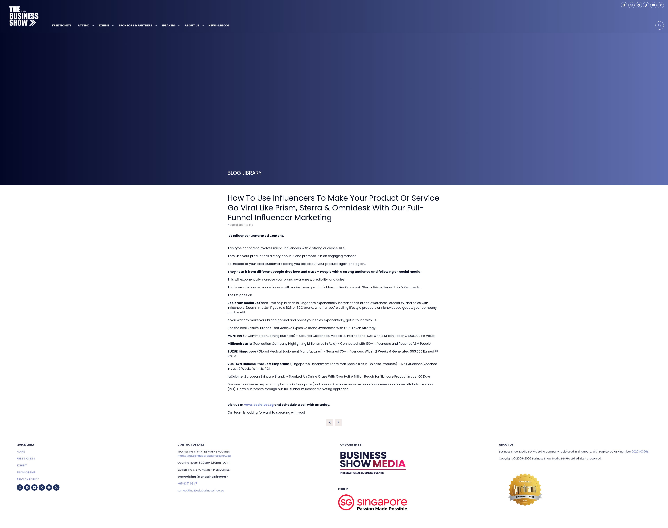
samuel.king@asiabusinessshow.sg (200, 491)
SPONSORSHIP (26, 472)
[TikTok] (646, 5)
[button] (659, 25)
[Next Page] (338, 422)
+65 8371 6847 (187, 484)
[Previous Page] (329, 422)
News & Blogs (219, 25)
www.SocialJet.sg (259, 404)
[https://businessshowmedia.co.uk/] (373, 475)
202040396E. (640, 452)
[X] (661, 5)
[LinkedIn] (624, 5)
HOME (21, 452)
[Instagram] (631, 5)
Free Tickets (61, 25)
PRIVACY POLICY (28, 479)
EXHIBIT (22, 465)
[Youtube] (653, 5)
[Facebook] (639, 5)
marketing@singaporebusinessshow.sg (204, 456)
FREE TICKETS (26, 459)
